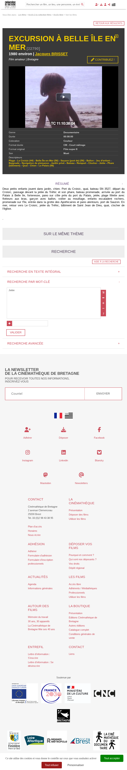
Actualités (38, 577)
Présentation (75, 510)
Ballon (90, 160)
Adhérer (32, 551)
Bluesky (99, 460)
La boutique (79, 606)
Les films (77, 577)
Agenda (32, 584)
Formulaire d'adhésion (40, 555)
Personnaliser (75, 765)
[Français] (58, 415)
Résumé (62, 183)
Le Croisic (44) (25, 160)
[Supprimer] (103, 297)
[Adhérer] (96, 4)
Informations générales (40, 588)
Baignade (14, 163)
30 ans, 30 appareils (39, 621)
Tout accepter (112, 758)
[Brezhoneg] (113, 4)
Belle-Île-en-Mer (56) (47, 160)
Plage (12, 160)
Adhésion (36, 544)
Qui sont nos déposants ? (82, 559)
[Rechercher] (82, 4)
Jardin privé (57, 163)
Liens (72, 654)
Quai (25, 165)
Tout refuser (52, 765)
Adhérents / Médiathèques (83, 588)
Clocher (92, 163)
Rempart (81, 163)
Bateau (71, 163)
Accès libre (75, 584)
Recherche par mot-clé (63, 282)
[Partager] (109, 4)
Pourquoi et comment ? (81, 555)
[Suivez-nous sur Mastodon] (45, 475)
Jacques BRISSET (51, 54)
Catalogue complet (79, 629)
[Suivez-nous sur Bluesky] (99, 453)
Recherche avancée (63, 343)
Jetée (102, 163)
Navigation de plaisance (35, 163)
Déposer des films (78, 514)
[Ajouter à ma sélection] (116, 36)
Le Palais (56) (46, 165)
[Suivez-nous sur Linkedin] (63, 453)
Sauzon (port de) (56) (72, 160)
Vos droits (74, 563)
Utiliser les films (77, 518)
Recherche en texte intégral (63, 271)
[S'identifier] (105, 4)
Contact (35, 499)
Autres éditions (77, 625)
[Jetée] (53, 290)
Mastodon (45, 483)
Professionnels (77, 592)
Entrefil (35, 647)
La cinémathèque (81, 501)
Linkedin (63, 460)
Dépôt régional (76, 568)
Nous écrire (34, 535)
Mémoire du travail (38, 617)
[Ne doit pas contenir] (103, 308)
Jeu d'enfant (103, 160)
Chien (33, 165)
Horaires (32, 530)
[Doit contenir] (103, 303)
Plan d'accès (35, 526)
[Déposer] (101, 4)
